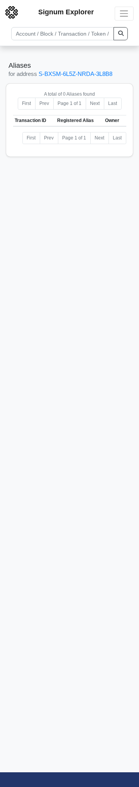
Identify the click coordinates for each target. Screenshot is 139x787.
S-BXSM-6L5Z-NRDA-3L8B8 (75, 73)
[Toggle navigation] (124, 13)
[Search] (121, 33)
